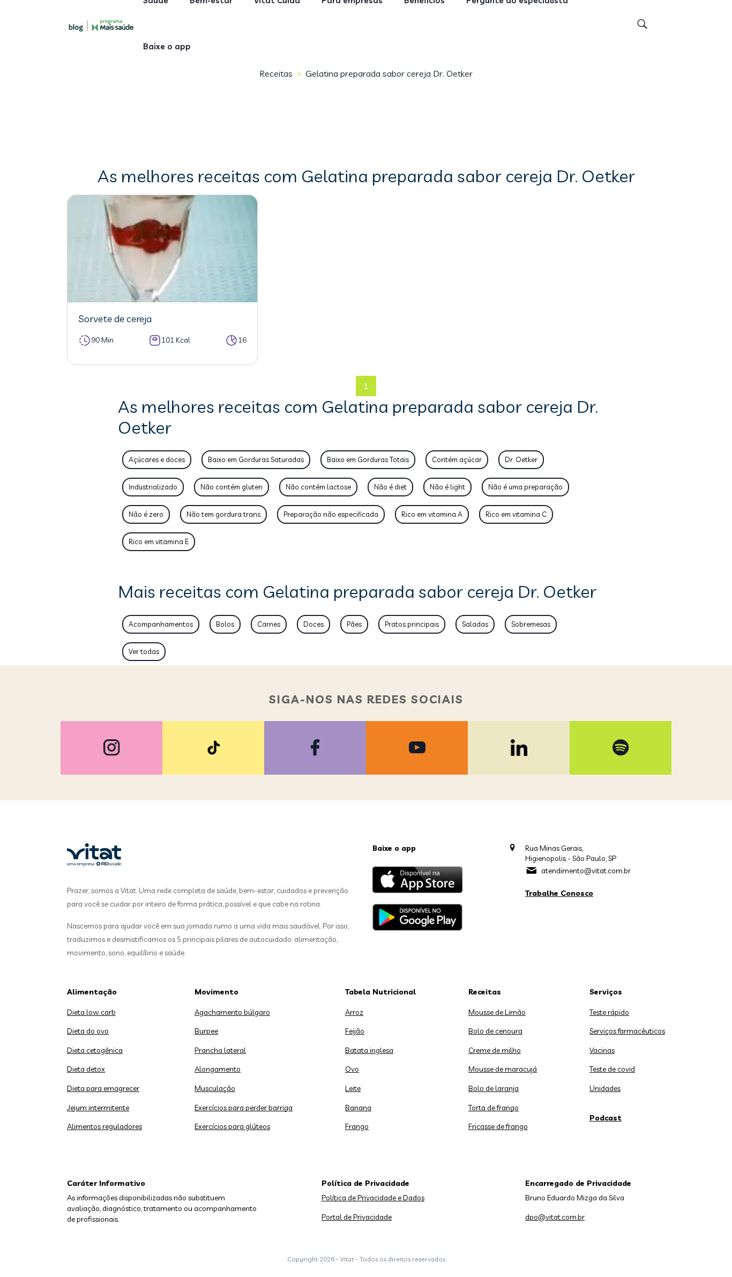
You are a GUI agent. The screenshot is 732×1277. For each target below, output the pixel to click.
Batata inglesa (369, 1050)
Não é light (447, 486)
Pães (354, 624)
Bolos (225, 624)
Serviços (605, 992)
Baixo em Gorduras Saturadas (256, 459)
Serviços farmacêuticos (627, 1031)
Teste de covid (612, 1069)
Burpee (206, 1031)
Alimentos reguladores (104, 1126)
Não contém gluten (231, 486)
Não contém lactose (318, 486)
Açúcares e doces (157, 459)
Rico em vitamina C (516, 514)
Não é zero (146, 514)
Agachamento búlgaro (232, 1012)
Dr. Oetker (521, 459)
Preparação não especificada (330, 514)
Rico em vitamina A (431, 514)
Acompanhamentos (161, 624)
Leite (353, 1088)
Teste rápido (609, 1012)
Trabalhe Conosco (559, 893)
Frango (357, 1126)
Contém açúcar (457, 459)
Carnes (268, 624)
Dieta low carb (91, 1012)
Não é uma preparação (525, 486)
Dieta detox (86, 1069)
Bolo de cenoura (495, 1031)
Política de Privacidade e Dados (373, 1197)
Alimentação (92, 992)
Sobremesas (530, 624)
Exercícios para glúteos (232, 1126)
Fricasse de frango (498, 1126)
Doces (313, 624)
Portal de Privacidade (357, 1217)
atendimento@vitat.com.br (586, 870)
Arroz (354, 1012)
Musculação (215, 1088)
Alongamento (218, 1069)
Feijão (354, 1031)
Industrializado (153, 486)
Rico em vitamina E (159, 541)
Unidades (605, 1088)
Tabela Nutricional (380, 992)
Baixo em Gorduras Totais (368, 459)
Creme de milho (494, 1050)
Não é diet (390, 486)
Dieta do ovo (88, 1031)
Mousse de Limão (497, 1012)
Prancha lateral (220, 1050)
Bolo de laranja (493, 1088)
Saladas (475, 624)
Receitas (276, 73)
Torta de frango (493, 1107)
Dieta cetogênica (95, 1050)
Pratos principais (412, 624)
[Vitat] (103, 25)
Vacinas (602, 1050)
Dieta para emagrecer (103, 1088)
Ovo (352, 1069)
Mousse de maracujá (502, 1069)
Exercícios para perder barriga (244, 1107)
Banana (358, 1107)
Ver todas (144, 651)
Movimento (216, 992)
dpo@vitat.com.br (555, 1217)
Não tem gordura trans (223, 514)
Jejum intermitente (98, 1107)
